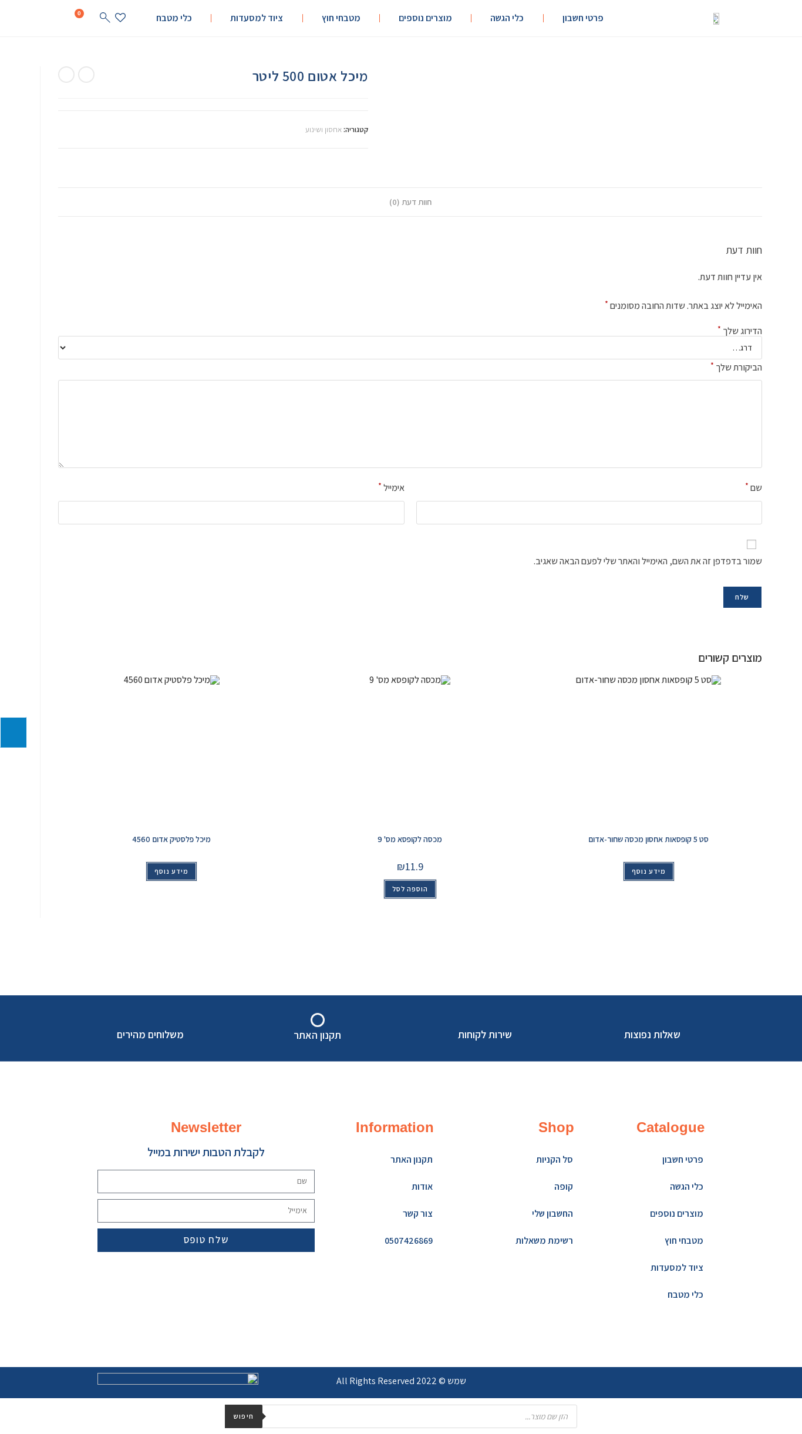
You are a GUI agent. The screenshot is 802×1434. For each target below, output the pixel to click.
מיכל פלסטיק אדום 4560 (171, 839)
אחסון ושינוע (323, 129)
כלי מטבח (174, 18)
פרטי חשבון (583, 18)
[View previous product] (86, 74)
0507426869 (409, 1240)
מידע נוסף (171, 871)
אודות (422, 1186)
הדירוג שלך (739, 331)
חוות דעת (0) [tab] (410, 201)
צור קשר (418, 1213)
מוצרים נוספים (425, 18)
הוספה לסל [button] (410, 888)
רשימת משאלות (544, 1240)
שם (753, 487)
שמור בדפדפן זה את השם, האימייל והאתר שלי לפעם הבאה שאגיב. (647, 561)
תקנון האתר (411, 1159)
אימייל (391, 487)
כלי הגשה (507, 18)
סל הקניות (554, 1159)
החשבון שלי (552, 1213)
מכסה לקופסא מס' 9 (410, 839)
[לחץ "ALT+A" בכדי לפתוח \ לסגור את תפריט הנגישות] (13, 732)
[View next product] (66, 74)
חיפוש (244, 1416)
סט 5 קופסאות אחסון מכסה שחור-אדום (648, 839)
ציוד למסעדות (256, 18)
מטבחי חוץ (341, 18)
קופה (563, 1186)
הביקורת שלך (735, 366)
